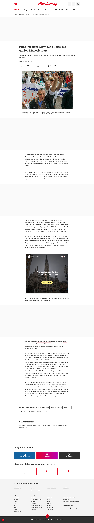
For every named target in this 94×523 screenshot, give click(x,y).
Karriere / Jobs (50, 493)
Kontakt (48, 501)
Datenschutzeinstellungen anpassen (71, 501)
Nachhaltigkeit (17, 511)
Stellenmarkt (33, 509)
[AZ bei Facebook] (64, 508)
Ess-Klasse (33, 501)
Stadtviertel (16, 493)
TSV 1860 (16, 499)
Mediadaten (49, 503)
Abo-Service (49, 497)
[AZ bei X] (76, 508)
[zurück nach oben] (47, 517)
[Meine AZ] (78, 4)
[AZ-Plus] (15, 4)
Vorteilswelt (33, 503)
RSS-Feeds (33, 497)
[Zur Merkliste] (73, 4)
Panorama (48, 10)
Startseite (17, 14)
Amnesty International (44, 342)
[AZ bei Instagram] (70, 508)
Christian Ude (53, 157)
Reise (15, 509)
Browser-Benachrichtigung (36, 499)
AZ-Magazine (50, 507)
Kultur (68, 10)
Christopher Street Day (40, 157)
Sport (33, 10)
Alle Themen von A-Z (35, 490)
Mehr (75, 10)
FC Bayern (16, 497)
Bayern (26, 10)
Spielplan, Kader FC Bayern (36, 505)
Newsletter (33, 493)
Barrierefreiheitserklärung (69, 497)
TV (56, 10)
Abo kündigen (66, 499)
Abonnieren (49, 495)
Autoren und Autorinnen (52, 490)
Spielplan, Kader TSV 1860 (36, 507)
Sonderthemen (50, 509)
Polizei (65, 342)
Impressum (65, 490)
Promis (40, 10)
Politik (61, 10)
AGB (64, 493)
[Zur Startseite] (47, 5)
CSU (48, 159)
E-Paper (49, 499)
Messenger (33, 495)
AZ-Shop (49, 505)
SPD (41, 300)
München (17, 10)
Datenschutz (66, 495)
